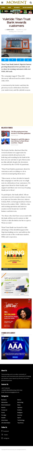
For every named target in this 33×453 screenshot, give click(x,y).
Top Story (20, 423)
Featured (4, 410)
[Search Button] (31, 2)
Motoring (20, 402)
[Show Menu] (2, 2)
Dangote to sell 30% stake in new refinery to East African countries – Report (20, 141)
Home (3, 7)
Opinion (19, 407)
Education (4, 402)
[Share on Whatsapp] (20, 59)
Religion (19, 412)
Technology (20, 420)
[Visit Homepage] (16, 2)
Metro (19, 400)
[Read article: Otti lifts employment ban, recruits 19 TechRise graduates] (5, 134)
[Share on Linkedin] (28, 59)
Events (3, 407)
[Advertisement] (16, 109)
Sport (19, 417)
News (9, 7)
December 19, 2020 (21, 29)
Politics (19, 410)
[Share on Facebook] (5, 59)
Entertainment (27, 7)
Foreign (3, 415)
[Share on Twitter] (12, 59)
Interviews (4, 420)
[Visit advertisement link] (16, 12)
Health (3, 417)
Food (3, 412)
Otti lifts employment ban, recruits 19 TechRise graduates (20, 132)
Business (17, 7)
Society (19, 415)
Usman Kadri (10, 29)
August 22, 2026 (14, 135)
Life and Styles (5, 423)
